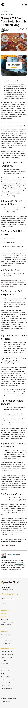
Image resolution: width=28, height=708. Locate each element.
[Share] (20, 29)
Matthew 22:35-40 (21, 98)
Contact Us (4, 603)
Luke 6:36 (11, 196)
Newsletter (4, 660)
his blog (19, 569)
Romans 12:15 (17, 409)
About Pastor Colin (6, 671)
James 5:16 (11, 211)
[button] (21, 4)
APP (2, 627)
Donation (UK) (4, 620)
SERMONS (4, 632)
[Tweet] (23, 29)
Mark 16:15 (22, 500)
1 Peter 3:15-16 (16, 306)
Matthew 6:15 (16, 173)
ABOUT (3, 668)
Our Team (3, 674)
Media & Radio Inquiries (7, 679)
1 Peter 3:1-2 (9, 534)
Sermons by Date (5, 643)
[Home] (2, 4)
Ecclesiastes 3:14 (9, 286)
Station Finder (4, 663)
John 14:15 (13, 143)
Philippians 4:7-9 (18, 352)
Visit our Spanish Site (6, 688)
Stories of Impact (5, 682)
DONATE (4, 617)
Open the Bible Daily (6, 657)
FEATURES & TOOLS (7, 648)
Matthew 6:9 (20, 246)
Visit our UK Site (5, 685)
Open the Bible (19, 564)
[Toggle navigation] (26, 4)
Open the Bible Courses (7, 654)
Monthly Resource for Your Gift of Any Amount (8, 623)
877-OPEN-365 (9, 599)
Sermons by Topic (5, 637)
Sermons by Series (6, 634)
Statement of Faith (5, 677)
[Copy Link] (26, 29)
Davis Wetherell (13, 555)
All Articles (5, 11)
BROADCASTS (5, 611)
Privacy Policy (5, 701)
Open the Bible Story (6, 651)
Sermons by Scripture (6, 640)
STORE (3, 614)
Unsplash (11, 545)
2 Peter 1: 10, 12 (16, 458)
